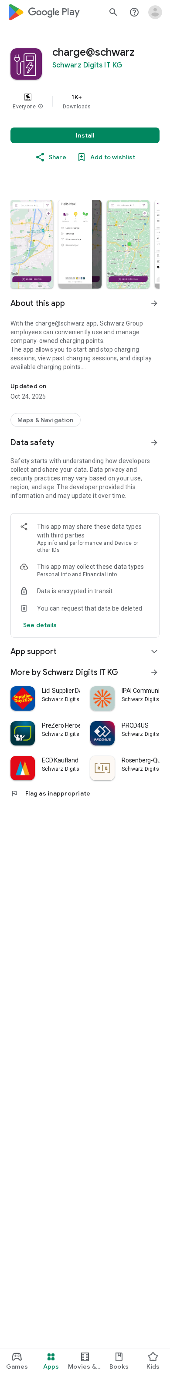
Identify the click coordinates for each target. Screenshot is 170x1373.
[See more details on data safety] (40, 624)
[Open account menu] (155, 12)
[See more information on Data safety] (154, 442)
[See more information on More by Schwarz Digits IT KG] (154, 672)
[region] (85, 101)
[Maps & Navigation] (45, 419)
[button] (40, 107)
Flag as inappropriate (50, 793)
